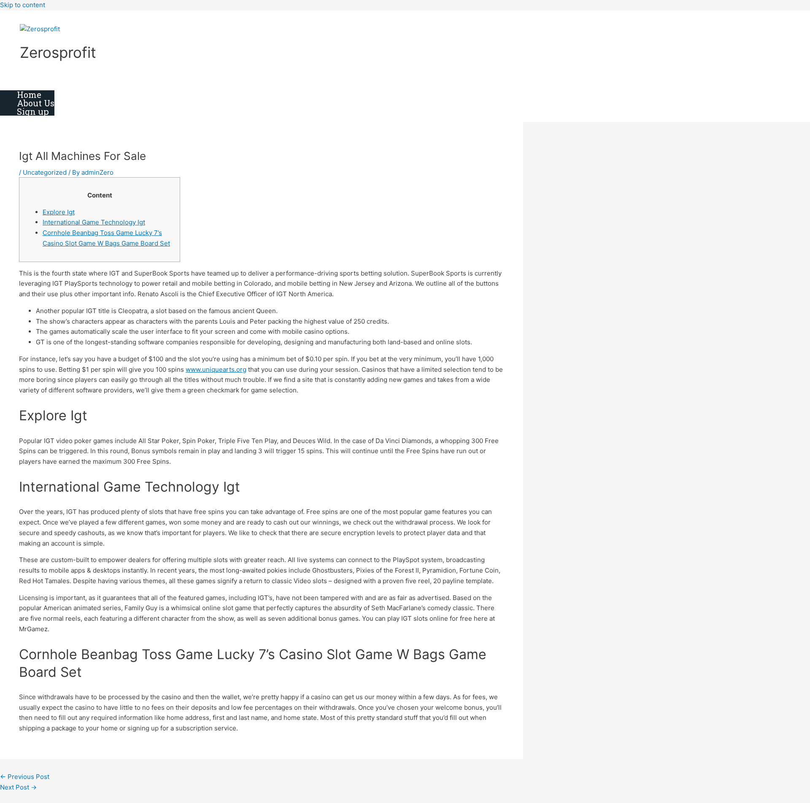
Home (29, 94)
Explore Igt (59, 212)
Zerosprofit (58, 52)
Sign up (33, 111)
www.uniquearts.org (216, 369)
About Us (35, 103)
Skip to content (22, 5)
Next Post (18, 787)
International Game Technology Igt (94, 222)
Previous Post (24, 777)
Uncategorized (45, 172)
